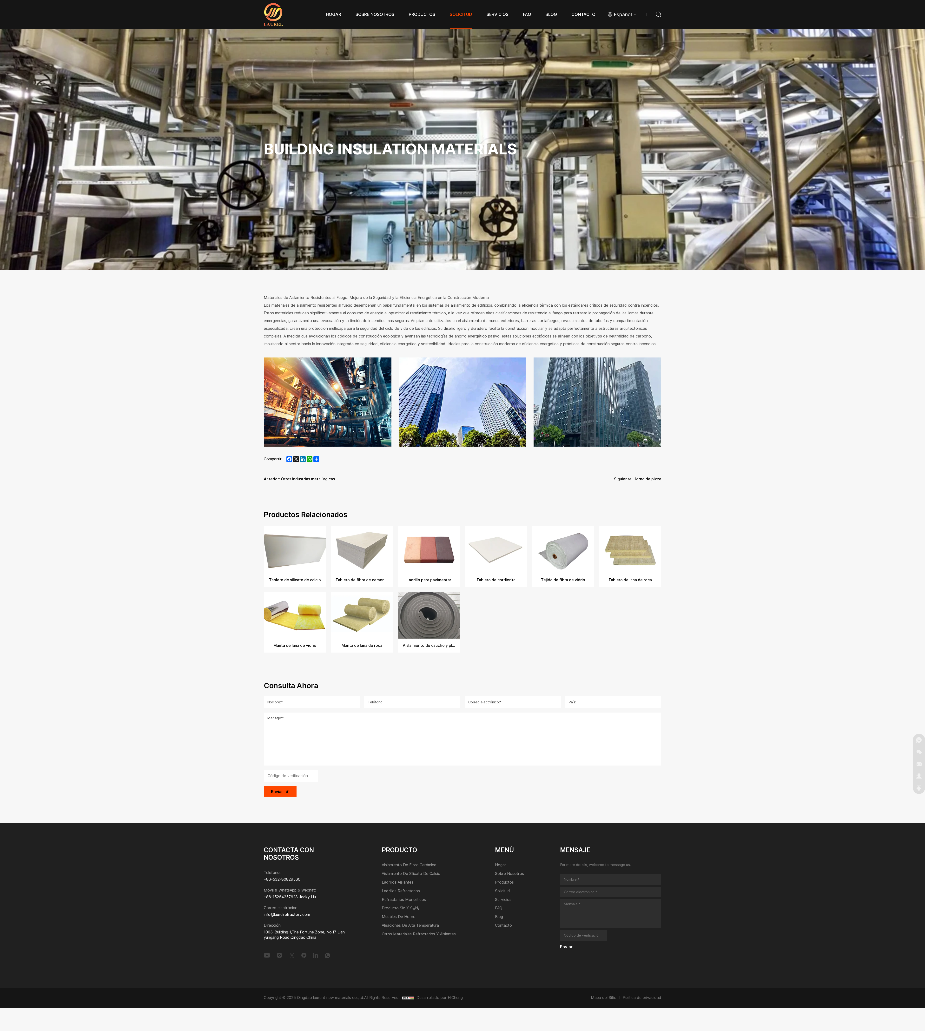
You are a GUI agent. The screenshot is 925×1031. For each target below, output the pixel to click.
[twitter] (292, 955)
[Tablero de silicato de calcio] (295, 549)
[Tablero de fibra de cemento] (362, 549)
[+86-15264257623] (919, 740)
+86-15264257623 (281, 897)
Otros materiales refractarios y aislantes (419, 934)
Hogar (500, 865)
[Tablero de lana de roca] (630, 549)
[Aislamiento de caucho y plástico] (429, 615)
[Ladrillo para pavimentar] (429, 549)
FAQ (498, 908)
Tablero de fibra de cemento (362, 580)
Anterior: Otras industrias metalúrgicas (299, 479)
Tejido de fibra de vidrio (563, 580)
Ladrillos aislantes (397, 882)
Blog (499, 916)
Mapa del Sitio (603, 997)
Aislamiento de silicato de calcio (411, 873)
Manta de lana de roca (362, 645)
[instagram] (279, 955)
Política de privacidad (642, 997)
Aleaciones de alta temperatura (410, 925)
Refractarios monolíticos (404, 899)
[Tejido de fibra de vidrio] (563, 549)
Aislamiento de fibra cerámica (409, 865)
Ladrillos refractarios (401, 891)
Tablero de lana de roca (630, 580)
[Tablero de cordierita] (496, 549)
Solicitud (502, 891)
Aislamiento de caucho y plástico (429, 645)
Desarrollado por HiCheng (439, 997)
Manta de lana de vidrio (294, 645)
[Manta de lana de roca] (362, 615)
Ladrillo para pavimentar (429, 580)
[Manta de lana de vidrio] (295, 615)
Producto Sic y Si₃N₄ (401, 908)
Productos (504, 882)
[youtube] (267, 955)
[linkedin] (315, 955)
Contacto (503, 925)
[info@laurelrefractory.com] (919, 764)
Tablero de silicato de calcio (295, 580)
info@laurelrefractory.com (287, 914)
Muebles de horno (399, 916)
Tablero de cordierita (495, 580)
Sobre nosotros (509, 873)
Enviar (277, 791)
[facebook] (304, 955)
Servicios (503, 899)
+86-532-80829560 (282, 879)
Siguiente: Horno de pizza (637, 479)
